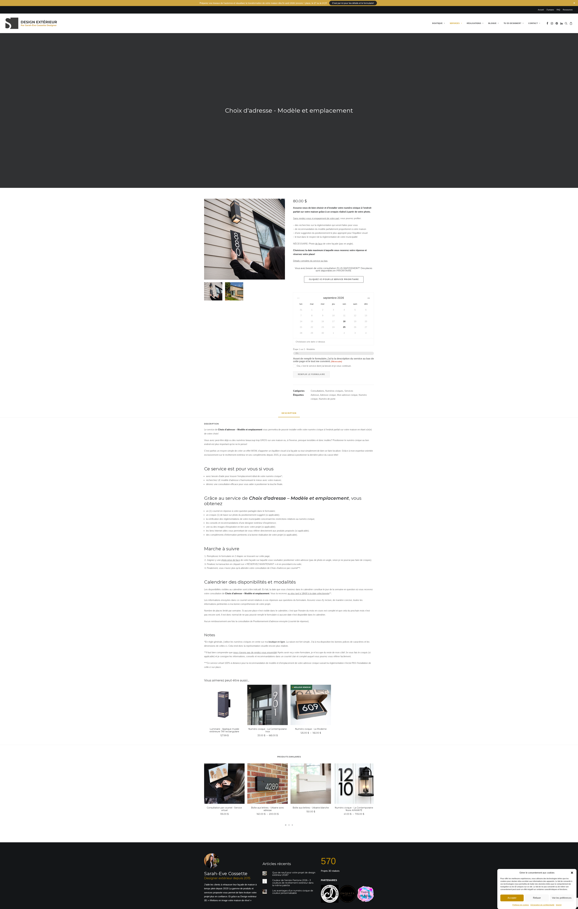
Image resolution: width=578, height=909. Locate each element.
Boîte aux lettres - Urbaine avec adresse (267, 809)
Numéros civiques (334, 391)
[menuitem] (541, 10)
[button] (571, 872)
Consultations (317, 391)
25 (344, 327)
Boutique (437, 23)
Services (455, 23)
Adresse (315, 395)
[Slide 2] (234, 291)
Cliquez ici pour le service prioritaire (334, 279)
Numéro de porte (327, 399)
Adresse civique (328, 395)
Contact (533, 23)
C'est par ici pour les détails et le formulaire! (353, 3)
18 (344, 321)
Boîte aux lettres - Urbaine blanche (311, 807)
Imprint (558, 905)
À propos (550, 10)
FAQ (558, 10)
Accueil (541, 10)
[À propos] (228, 878)
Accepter (512, 898)
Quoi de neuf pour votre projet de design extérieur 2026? (293, 873)
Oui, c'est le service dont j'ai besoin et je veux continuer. (324, 366)
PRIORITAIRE (343, 270)
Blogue (492, 23)
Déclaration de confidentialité (542, 905)
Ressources (568, 10)
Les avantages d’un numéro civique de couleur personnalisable (292, 892)
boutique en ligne (277, 641)
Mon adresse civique (347, 395)
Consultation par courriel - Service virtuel (224, 809)
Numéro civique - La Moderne (311, 729)
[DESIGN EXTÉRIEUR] (31, 23)
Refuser (537, 898)
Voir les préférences (562, 898)
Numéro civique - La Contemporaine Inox (267, 730)
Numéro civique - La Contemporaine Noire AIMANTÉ (354, 809)
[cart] (571, 23)
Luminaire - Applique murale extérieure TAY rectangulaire (224, 730)
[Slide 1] (213, 291)
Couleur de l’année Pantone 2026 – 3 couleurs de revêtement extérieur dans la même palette (292, 883)
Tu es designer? (512, 23)
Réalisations (474, 23)
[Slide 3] (292, 825)
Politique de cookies (520, 905)
